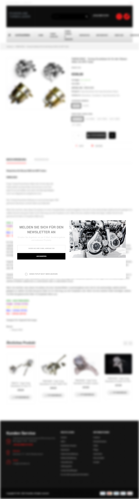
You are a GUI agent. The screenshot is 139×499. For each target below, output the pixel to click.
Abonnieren (41, 256)
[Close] (124, 221)
